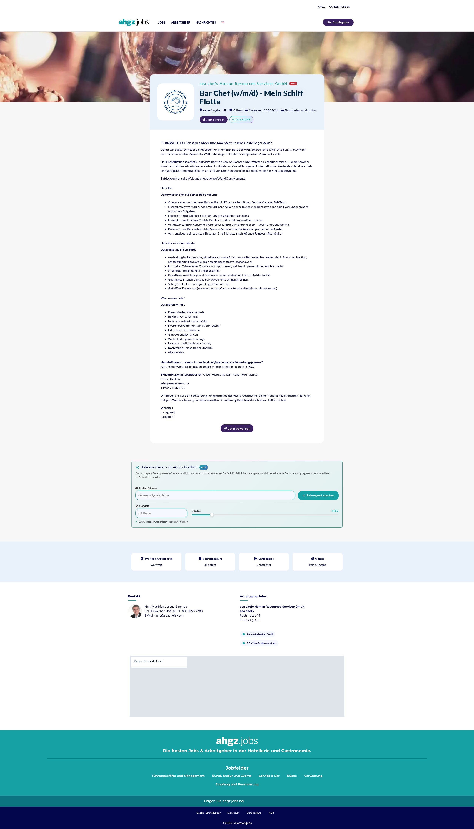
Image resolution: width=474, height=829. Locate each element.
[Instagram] (258, 801)
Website (166, 407)
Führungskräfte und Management (178, 776)
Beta (203, 468)
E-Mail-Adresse (148, 488)
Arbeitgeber (180, 22)
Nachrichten (206, 22)
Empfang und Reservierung (237, 784)
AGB (271, 812)
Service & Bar (269, 776)
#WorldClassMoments (230, 178)
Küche (292, 776)
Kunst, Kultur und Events (231, 776)
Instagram (167, 412)
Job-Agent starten (320, 495)
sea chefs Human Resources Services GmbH (244, 83)
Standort (144, 506)
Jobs (162, 22)
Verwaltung (313, 776)
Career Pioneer (339, 6)
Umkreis (196, 511)
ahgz (321, 6)
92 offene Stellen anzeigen (261, 643)
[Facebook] (266, 801)
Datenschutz (254, 812)
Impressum (233, 812)
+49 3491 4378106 (173, 387)
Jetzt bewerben (215, 119)
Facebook (167, 416)
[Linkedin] (249, 801)
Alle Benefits (176, 352)
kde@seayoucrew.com (175, 383)
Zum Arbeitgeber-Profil (260, 634)
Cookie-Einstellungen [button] (208, 812)
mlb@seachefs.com (169, 615)
